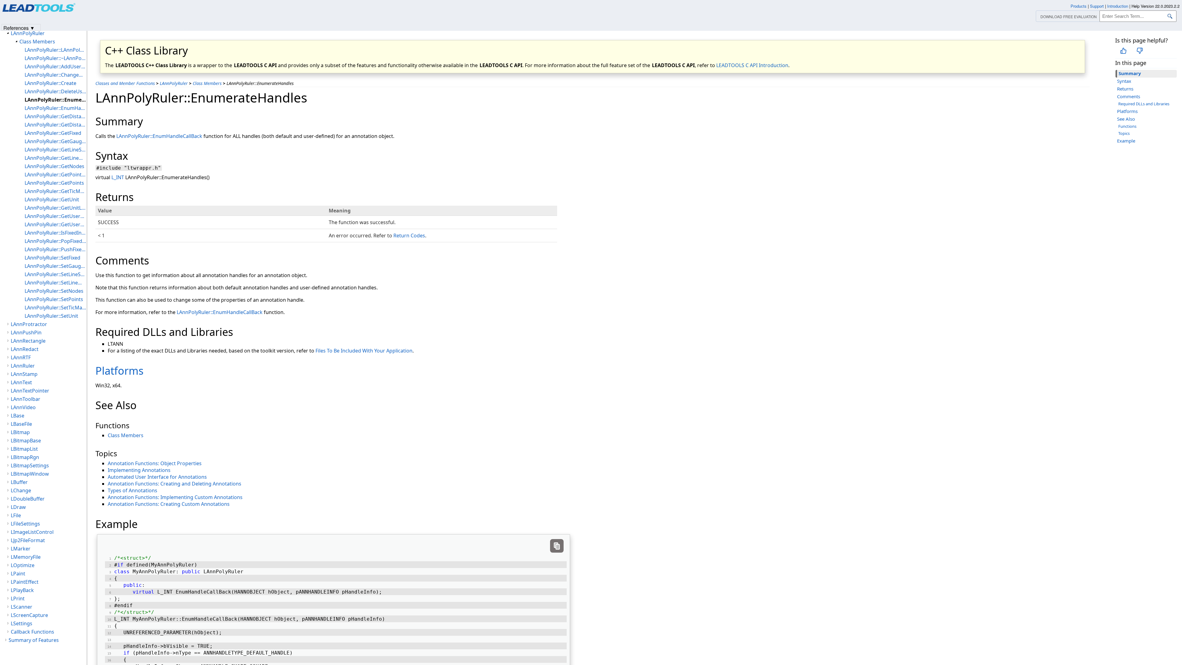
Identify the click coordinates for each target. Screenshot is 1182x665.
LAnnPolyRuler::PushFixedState (55, 249)
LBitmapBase (26, 440)
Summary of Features (34, 640)
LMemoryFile (26, 557)
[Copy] (557, 546)
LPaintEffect (24, 581)
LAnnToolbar (25, 399)
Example (1126, 141)
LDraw (18, 507)
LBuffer (19, 482)
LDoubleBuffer (28, 498)
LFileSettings (25, 523)
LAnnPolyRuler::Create (50, 83)
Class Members (207, 83)
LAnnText (21, 382)
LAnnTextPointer (30, 390)
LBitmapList (24, 448)
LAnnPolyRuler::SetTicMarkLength (55, 307)
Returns (1125, 89)
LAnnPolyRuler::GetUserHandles (55, 224)
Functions (1127, 126)
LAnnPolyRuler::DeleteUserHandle (55, 91)
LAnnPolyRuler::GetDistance (55, 116)
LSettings (21, 623)
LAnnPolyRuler (174, 83)
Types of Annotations (132, 490)
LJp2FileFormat (28, 540)
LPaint (18, 573)
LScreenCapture (29, 615)
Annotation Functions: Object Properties (155, 463)
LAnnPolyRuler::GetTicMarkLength (55, 191)
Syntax (1124, 81)
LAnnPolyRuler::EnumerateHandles (55, 99)
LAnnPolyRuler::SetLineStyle (55, 274)
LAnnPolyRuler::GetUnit (52, 199)
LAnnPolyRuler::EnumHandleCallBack (159, 136)
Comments (1128, 96)
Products (1079, 6)
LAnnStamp (24, 374)
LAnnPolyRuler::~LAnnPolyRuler (55, 58)
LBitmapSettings (30, 465)
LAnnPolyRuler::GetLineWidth (55, 158)
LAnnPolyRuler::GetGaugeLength (55, 141)
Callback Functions (32, 631)
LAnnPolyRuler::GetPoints (54, 182)
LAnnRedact (24, 349)
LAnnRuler (23, 365)
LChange (21, 490)
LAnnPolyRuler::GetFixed (53, 133)
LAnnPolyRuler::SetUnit (51, 315)
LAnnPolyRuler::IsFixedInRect (55, 232)
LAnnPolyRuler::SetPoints (54, 299)
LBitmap (20, 432)
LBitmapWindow (30, 473)
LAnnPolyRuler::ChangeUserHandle (55, 74)
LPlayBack (22, 590)
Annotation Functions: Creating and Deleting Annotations (174, 483)
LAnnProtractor (29, 324)
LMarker (20, 548)
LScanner (21, 606)
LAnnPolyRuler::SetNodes (54, 291)
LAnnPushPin (26, 332)
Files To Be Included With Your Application (364, 350)
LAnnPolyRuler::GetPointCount (55, 174)
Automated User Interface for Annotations (157, 477)
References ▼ (19, 27)
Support (1097, 6)
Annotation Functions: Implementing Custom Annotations (175, 497)
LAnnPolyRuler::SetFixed (52, 257)
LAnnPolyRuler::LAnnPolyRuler (55, 49)
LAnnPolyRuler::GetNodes (54, 166)
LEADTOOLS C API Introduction (752, 65)
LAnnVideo (23, 407)
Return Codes (409, 235)
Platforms (1127, 111)
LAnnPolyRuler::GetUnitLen (55, 207)
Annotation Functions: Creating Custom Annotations (169, 504)
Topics (1124, 133)
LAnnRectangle (28, 340)
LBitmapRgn (25, 457)
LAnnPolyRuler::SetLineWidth (55, 282)
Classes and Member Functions (125, 83)
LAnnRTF (21, 357)
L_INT (117, 177)
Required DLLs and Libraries (1143, 104)
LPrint (18, 598)
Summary (1130, 73)
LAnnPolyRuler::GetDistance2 (55, 124)
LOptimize (22, 565)
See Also (1126, 119)
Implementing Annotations (139, 470)
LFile (16, 515)
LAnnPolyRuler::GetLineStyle (55, 149)
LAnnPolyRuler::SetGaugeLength (55, 266)
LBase (17, 415)
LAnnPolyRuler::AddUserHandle (55, 66)
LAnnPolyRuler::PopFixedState (55, 241)
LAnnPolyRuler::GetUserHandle (55, 216)
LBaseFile (21, 424)
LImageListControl (32, 532)
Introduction (1117, 6)
